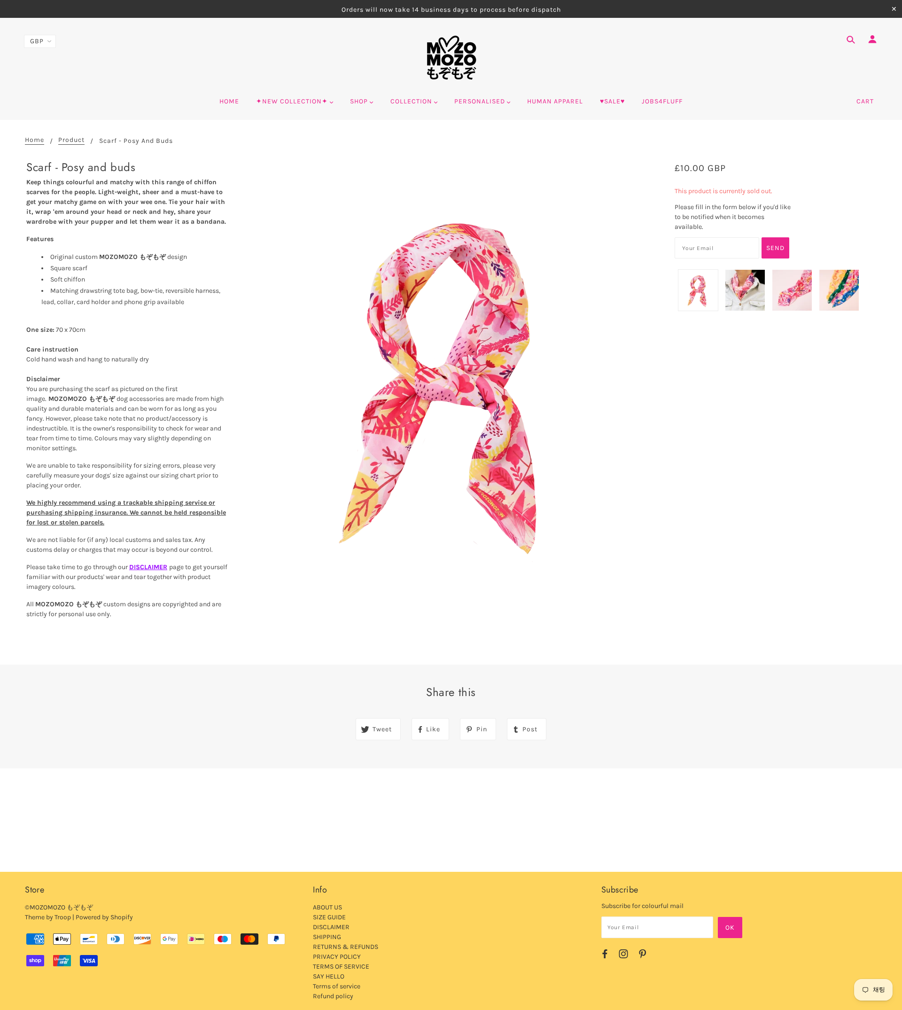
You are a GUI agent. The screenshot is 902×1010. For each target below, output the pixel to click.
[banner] (451, 57)
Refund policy (333, 996)
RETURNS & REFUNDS (345, 947)
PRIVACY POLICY (337, 957)
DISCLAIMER (148, 567)
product (71, 140)
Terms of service (336, 986)
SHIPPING (327, 937)
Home (34, 140)
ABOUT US (327, 907)
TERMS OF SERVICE (341, 967)
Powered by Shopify (104, 917)
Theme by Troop (48, 917)
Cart (865, 101)
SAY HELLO (328, 976)
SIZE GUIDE (329, 917)
